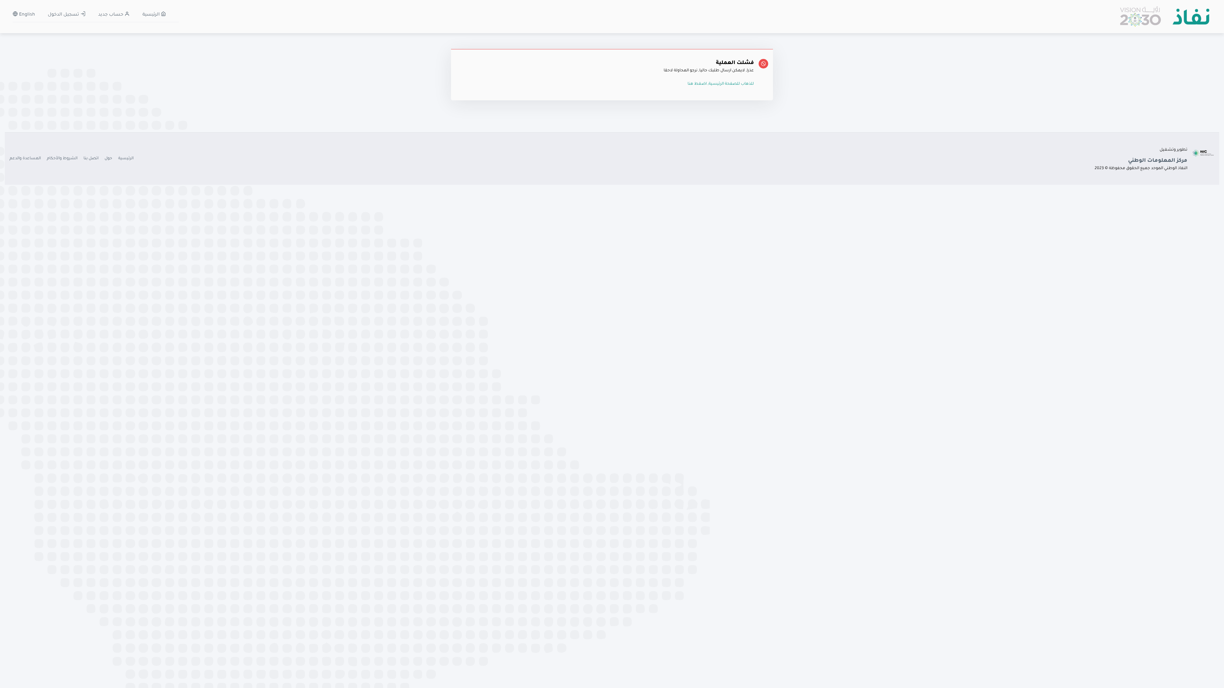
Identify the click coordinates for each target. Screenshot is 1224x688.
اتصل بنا (91, 158)
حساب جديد (111, 15)
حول (108, 158)
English (26, 15)
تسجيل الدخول (64, 15)
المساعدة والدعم (25, 158)
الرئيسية (151, 15)
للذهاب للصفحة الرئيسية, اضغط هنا (721, 84)
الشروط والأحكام (62, 158)
